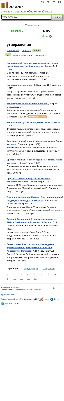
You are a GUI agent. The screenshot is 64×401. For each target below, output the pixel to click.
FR (59, 2)
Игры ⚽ (47, 36)
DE (48, 2)
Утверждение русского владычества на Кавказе (33, 122)
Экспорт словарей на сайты (12, 299)
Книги (46, 31)
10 (15, 278)
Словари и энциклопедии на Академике (26, 11)
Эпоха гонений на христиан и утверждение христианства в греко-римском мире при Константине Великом (30, 247)
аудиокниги (41, 55)
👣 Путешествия (7, 295)
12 (28, 278)
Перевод (26, 50)
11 (21, 278)
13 (35, 278)
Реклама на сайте (34, 290)
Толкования (32, 25)
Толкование (13, 50)
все (8, 55)
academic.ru (12, 5)
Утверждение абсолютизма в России (27, 103)
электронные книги (22, 55)
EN (42, 2)
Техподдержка (20, 290)
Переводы (17, 31)
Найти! (57, 17)
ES (54, 2)
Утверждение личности (19, 85)
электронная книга (37, 117)
